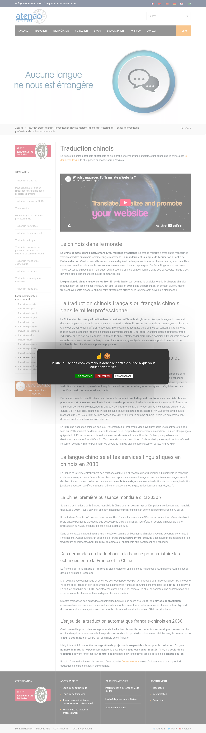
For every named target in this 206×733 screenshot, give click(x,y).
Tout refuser (103, 375)
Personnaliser (123, 375)
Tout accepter (84, 375)
